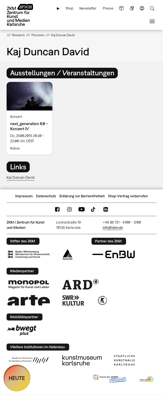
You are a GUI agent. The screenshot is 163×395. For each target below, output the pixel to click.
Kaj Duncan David (21, 177)
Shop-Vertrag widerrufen (128, 196)
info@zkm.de (113, 227)
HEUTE (17, 378)
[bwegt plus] (21, 330)
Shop (69, 8)
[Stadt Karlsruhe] (67, 254)
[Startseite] (24, 15)
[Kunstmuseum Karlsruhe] (82, 360)
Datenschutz (46, 196)
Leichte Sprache (121, 8)
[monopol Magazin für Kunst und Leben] (28, 284)
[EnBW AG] (113, 254)
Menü (152, 21)
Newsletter (88, 8)
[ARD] (80, 284)
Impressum (24, 196)
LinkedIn (105, 209)
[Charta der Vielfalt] (109, 379)
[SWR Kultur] (73, 300)
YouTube (81, 209)
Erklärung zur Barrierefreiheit (82, 196)
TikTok (93, 209)
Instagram (69, 209)
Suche (152, 8)
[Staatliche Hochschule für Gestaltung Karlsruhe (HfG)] (28, 360)
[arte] (28, 300)
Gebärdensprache (132, 8)
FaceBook (57, 209)
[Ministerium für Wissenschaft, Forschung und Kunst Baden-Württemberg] (28, 254)
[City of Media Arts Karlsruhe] (147, 379)
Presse (108, 8)
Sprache (142, 8)
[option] (31, 118)
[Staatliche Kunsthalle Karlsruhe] (124, 360)
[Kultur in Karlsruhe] (102, 300)
